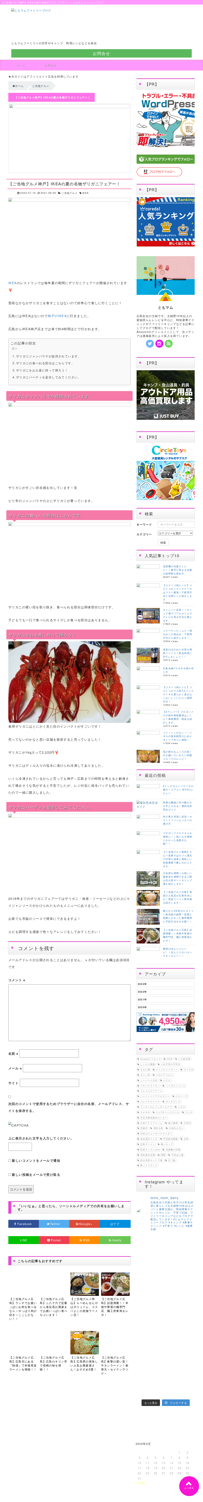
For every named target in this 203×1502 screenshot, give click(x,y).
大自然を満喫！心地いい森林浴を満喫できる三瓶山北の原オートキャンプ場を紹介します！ (177, 878)
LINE (23, 1240)
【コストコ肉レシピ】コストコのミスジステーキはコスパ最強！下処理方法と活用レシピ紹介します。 (177, 592)
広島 (186, 1138)
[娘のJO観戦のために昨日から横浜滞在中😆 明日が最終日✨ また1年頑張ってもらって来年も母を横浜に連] (188, 1373)
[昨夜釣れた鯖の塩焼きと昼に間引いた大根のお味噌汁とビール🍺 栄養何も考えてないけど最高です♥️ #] (188, 1275)
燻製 (163, 1154)
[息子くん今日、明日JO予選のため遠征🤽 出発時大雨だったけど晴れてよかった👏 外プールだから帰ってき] (188, 1383)
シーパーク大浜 (149, 1080)
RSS (86, 1240)
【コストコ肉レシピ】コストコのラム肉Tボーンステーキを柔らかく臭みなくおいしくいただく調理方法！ (178, 694)
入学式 (187, 1122)
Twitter (55, 1224)
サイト (13, 1083)
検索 (163, 542)
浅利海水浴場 (147, 1154)
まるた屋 (145, 1069)
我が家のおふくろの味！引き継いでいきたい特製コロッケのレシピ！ (177, 755)
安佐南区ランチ (149, 1138)
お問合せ (101, 53)
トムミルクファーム (151, 1090)
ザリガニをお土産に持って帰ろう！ (42, 370)
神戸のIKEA (57, 315)
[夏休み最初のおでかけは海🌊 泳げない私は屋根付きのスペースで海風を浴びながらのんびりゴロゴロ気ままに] (158, 1383)
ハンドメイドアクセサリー (155, 1096)
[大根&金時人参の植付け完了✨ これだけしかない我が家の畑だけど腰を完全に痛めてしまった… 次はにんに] (158, 1373)
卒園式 (144, 1128)
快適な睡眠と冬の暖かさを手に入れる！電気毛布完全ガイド (177, 806)
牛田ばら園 (177, 1154)
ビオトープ (181, 1096)
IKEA (85, 192)
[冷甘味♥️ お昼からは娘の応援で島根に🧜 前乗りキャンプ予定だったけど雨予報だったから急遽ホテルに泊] (173, 1392)
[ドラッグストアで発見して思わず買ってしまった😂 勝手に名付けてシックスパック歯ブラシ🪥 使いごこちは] (173, 1383)
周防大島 (158, 1128)
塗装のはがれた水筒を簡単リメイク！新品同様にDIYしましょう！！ (177, 653)
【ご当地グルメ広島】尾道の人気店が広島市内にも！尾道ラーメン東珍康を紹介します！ (177, 897)
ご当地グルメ (69, 192)
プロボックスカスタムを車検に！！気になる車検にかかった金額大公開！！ (177, 838)
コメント (16, 980)
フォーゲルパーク (150, 1101)
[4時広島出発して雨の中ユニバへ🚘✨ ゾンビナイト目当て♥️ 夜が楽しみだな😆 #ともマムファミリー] (143, 1364)
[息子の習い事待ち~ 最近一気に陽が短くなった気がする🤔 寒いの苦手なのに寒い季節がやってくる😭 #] (158, 1275)
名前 (13, 1053)
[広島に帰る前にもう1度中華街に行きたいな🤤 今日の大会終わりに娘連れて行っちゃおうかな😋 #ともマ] (173, 1373)
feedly (116, 1240)
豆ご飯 (171, 1160)
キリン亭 (145, 1074)
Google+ (86, 1224)
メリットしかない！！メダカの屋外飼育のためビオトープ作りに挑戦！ (177, 736)
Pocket (55, 1240)
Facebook (24, 1224)
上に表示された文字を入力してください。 (41, 1138)
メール (15, 1068)
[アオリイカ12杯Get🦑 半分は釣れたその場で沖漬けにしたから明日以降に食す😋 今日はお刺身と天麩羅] (188, 1364)
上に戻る (189, 1487)
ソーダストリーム (175, 1085)
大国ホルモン (176, 1128)
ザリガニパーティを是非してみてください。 (48, 377)
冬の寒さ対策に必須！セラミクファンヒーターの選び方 (177, 820)
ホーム (21, 65)
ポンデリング (173, 1101)
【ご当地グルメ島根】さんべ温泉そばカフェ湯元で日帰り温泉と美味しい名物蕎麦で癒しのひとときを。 (177, 859)
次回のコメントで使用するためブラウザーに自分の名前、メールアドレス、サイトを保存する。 (68, 1107)
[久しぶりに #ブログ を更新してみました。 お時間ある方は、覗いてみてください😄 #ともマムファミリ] (143, 1271)
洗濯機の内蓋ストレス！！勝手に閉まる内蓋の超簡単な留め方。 (177, 569)
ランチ (188, 1112)
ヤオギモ (145, 1112)
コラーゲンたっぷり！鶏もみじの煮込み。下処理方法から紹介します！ (177, 634)
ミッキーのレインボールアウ (156, 1106)
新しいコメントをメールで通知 (36, 1160)
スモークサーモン (150, 1085)
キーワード (144, 524)
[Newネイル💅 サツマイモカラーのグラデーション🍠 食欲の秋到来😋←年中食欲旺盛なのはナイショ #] (158, 1364)
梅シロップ (167, 1144)
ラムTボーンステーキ (167, 1112)
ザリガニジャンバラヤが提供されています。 (48, 356)
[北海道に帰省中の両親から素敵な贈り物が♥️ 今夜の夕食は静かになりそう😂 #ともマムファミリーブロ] (188, 1392)
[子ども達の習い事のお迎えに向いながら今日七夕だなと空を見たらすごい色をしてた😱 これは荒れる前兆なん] (143, 1392)
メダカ (181, 1106)
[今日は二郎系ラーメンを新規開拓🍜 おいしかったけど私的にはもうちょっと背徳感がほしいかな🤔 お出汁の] (143, 1383)
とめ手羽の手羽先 (170, 1064)
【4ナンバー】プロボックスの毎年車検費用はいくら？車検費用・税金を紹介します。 (178, 717)
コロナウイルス (164, 1074)
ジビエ (166, 1080)
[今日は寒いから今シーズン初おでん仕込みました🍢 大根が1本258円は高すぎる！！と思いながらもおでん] (173, 1297)
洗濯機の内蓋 (173, 1149)
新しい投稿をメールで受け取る (36, 1174)
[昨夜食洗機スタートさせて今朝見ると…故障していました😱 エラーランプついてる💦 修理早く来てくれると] (143, 1373)
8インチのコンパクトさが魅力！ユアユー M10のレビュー (178, 789)
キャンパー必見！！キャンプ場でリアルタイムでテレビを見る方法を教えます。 (177, 615)
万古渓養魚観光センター (153, 1117)
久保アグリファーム (151, 1122)
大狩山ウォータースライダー (156, 1133)
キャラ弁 (189, 1069)
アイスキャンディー (167, 1069)
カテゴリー (144, 534)
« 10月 (140, 1483)
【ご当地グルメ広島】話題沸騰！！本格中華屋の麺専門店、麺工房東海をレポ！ (177, 935)
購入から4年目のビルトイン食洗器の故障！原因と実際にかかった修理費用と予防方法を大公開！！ (178, 916)
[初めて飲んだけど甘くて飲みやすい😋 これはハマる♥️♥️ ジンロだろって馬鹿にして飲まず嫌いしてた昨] (158, 1392)
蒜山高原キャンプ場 (151, 1160)
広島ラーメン (147, 1144)
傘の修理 (173, 1122)
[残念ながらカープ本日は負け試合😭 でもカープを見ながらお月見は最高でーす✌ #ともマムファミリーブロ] (173, 1364)
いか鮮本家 (184, 1058)
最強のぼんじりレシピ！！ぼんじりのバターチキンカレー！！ (177, 952)
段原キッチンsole (150, 1149)
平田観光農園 (170, 1138)
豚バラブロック (149, 1165)
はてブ (115, 1224)
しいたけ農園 (147, 1064)
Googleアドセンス (150, 1058)
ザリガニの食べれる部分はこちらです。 (45, 363)
